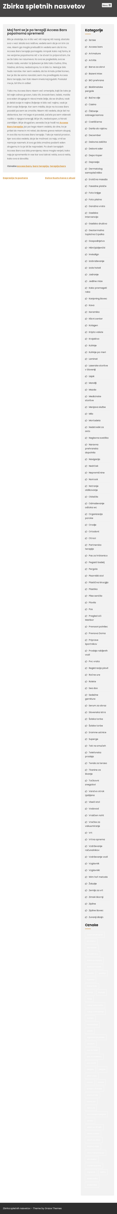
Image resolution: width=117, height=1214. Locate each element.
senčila (90, 1120)
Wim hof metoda (98, 877)
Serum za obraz (97, 705)
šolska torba (92, 1178)
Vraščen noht (96, 815)
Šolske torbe (96, 725)
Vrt (90, 832)
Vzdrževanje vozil (98, 856)
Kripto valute (96, 332)
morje (89, 999)
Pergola (93, 569)
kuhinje (90, 992)
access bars (24, 166)
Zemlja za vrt (96, 890)
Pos (91, 609)
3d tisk (92, 40)
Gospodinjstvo (97, 241)
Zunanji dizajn (96, 917)
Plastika (93, 589)
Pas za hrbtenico (98, 555)
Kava (91, 305)
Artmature (95, 53)
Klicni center (96, 318)
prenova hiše (92, 1095)
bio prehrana (92, 954)
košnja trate (92, 986)
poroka (101, 1082)
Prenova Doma (97, 633)
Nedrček (93, 466)
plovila (90, 1082)
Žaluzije (93, 883)
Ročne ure (94, 674)
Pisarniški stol (96, 575)
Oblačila (93, 496)
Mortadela (94, 420)
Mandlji (92, 383)
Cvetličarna (95, 121)
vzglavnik (91, 1172)
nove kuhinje (92, 1024)
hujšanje (90, 979)
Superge (93, 739)
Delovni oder (96, 148)
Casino (92, 104)
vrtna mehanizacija (95, 1153)
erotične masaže (94, 967)
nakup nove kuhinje (95, 1011)
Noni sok (93, 479)
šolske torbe (92, 1185)
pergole (102, 1069)
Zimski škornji (96, 897)
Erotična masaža (98, 179)
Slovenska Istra (97, 712)
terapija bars (58, 166)
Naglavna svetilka (98, 437)
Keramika (94, 312)
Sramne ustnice (97, 732)
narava (90, 1018)
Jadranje (94, 274)
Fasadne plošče (97, 186)
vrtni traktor (92, 1159)
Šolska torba (96, 719)
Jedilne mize (96, 281)
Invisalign (94, 254)
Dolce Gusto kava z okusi (60, 178)
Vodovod (94, 808)
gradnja (102, 973)
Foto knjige (95, 192)
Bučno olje (94, 97)
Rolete (92, 681)
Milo (91, 413)
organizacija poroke (95, 1037)
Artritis (92, 60)
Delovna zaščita (98, 142)
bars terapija (41, 166)
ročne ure (91, 1108)
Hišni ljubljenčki (97, 247)
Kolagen (93, 325)
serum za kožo (93, 1133)
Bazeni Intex (95, 73)
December (95, 135)
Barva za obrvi (97, 67)
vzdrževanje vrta (94, 1165)
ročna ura (91, 1101)
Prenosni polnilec (98, 626)
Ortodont (94, 531)
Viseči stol (94, 802)
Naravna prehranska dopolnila (91, 448)
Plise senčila (95, 595)
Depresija (94, 162)
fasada (90, 973)
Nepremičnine (97, 472)
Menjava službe (97, 407)
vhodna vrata (93, 1146)
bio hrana (91, 941)
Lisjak (91, 376)
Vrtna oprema (97, 839)
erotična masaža (94, 960)
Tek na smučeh (97, 745)
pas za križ (91, 1063)
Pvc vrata (94, 661)
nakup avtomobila (95, 1005)
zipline (103, 1172)
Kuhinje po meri (97, 352)
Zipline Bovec (96, 910)
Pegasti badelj (96, 562)
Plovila (92, 602)
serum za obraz (93, 1140)
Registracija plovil (98, 668)
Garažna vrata (97, 206)
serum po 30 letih (94, 1127)
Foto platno (95, 199)
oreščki (90, 1031)
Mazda (92, 389)
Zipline (92, 903)
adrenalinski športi (95, 934)
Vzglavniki (94, 870)
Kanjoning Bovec (98, 298)
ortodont (90, 1044)
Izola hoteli (95, 267)
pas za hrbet (92, 1050)
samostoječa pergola (96, 1114)
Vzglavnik (94, 863)
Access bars (96, 46)
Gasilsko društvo (98, 223)
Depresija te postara (15, 178)
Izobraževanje (96, 261)
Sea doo (93, 688)
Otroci (92, 538)
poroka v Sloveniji (94, 1088)
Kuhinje (93, 345)
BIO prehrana (96, 80)
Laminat (93, 359)
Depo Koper (95, 155)
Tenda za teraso (98, 763)
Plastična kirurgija (98, 582)
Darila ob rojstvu (98, 128)
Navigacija (94, 459)
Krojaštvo (94, 338)
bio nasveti (91, 947)
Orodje (92, 524)
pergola (90, 1069)
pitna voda (92, 1076)
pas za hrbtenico (94, 1056)
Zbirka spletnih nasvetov (44, 6)
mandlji (101, 992)
